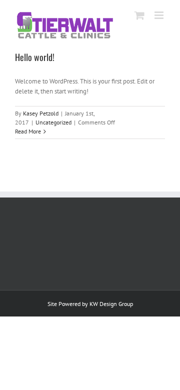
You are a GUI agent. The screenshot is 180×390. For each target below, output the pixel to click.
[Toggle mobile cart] (139, 15)
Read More (28, 131)
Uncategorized (54, 122)
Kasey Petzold (40, 113)
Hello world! (34, 57)
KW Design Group (111, 304)
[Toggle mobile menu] (159, 15)
